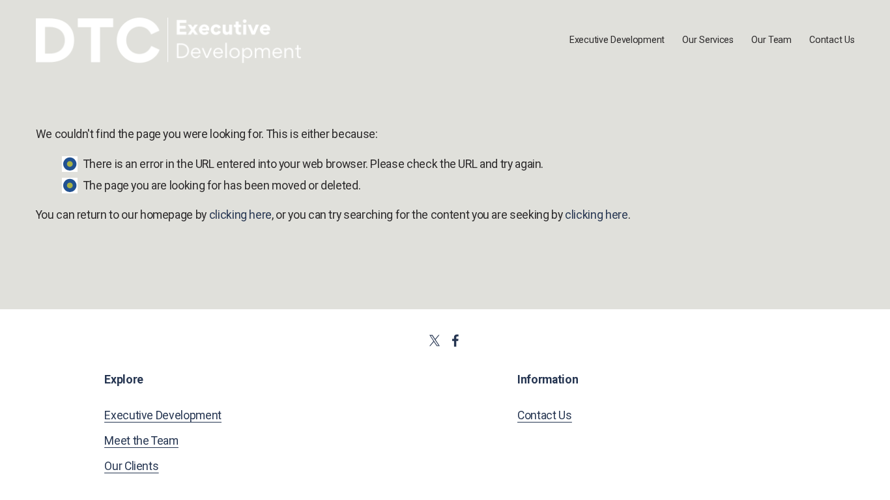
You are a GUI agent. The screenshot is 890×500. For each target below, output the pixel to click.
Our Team (771, 40)
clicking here (240, 214)
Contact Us (831, 40)
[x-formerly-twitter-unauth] (434, 340)
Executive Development (617, 40)
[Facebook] (455, 340)
